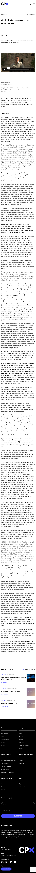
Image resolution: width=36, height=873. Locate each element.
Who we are (4, 733)
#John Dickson (26, 88)
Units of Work (5, 769)
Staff (2, 736)
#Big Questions (5, 88)
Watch (3, 784)
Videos (21, 739)
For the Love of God (6, 778)
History (10, 84)
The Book (3, 787)
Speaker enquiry (5, 739)
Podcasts (21, 742)
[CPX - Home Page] (4, 3)
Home (3, 728)
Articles (21, 736)
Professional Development (8, 760)
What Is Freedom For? (9, 704)
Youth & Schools (6, 754)
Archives (21, 763)
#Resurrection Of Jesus (16, 90)
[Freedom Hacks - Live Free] (31, 692)
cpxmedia (4, 35)
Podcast (21, 760)
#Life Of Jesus (5, 90)
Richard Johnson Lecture (26, 754)
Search (21, 748)
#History (19, 88)
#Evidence (13, 88)
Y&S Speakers (5, 763)
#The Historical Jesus (7, 91)
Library (3, 10)
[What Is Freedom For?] (31, 704)
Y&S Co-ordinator (6, 766)
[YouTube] (15, 862)
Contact (3, 742)
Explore (21, 784)
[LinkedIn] (11, 862)
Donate (3, 745)
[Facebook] (2, 862)
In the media (22, 787)
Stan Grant (10, 674)
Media (20, 733)
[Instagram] (7, 862)
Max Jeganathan (12, 688)
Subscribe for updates (7, 772)
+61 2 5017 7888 (6, 849)
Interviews (4, 790)
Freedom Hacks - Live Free (11, 691)
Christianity (16, 10)
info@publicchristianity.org (8, 855)
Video (9, 10)
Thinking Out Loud (24, 745)
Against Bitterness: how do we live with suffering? (13, 678)
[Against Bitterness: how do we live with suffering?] (31, 678)
